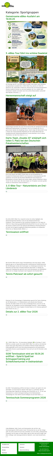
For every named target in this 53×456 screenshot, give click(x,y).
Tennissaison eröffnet (17, 232)
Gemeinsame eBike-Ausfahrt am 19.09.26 (23, 17)
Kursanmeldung (5, 447)
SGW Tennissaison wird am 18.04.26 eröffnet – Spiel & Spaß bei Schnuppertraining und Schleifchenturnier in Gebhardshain (25, 357)
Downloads (4, 452)
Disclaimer (22, 447)
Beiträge (4, 450)
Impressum (22, 444)
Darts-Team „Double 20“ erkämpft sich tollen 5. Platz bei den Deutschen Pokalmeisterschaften (26, 141)
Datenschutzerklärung (24, 450)
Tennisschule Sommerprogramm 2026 (26, 397)
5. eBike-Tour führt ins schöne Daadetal (26, 53)
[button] (48, 5)
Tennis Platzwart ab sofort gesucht (24, 274)
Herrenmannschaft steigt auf (21, 95)
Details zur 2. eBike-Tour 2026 (22, 311)
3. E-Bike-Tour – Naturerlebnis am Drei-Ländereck (26, 187)
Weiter (45, 439)
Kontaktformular (5, 444)
